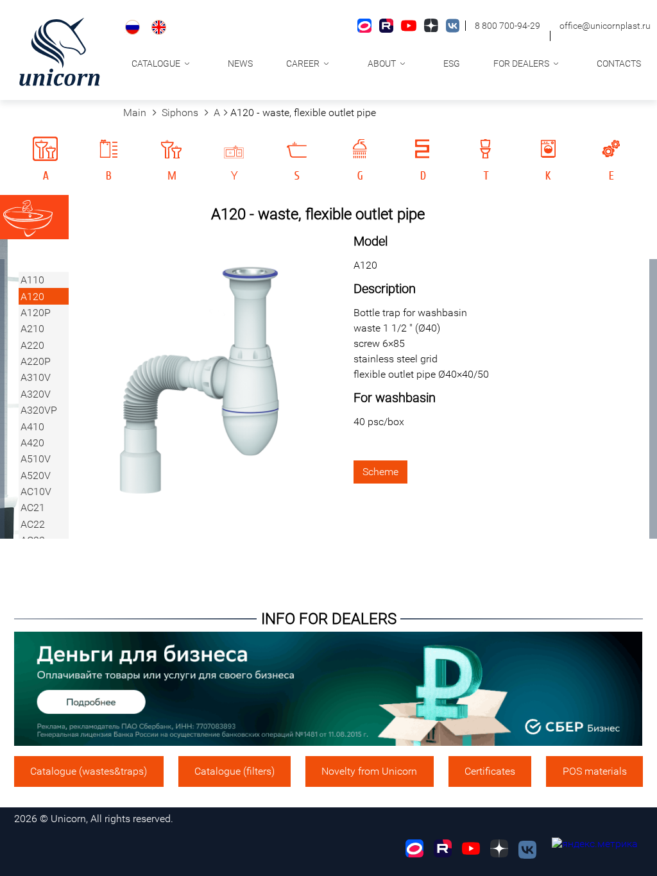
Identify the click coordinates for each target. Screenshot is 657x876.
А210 (32, 329)
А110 (32, 280)
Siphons (180, 112)
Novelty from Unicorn (369, 771)
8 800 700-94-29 (507, 26)
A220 (32, 345)
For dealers (521, 63)
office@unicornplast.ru (605, 26)
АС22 (33, 524)
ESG (451, 63)
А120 (32, 297)
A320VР (39, 410)
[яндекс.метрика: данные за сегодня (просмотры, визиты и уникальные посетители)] (595, 844)
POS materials (595, 771)
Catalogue (156, 63)
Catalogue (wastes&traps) (88, 771)
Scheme (380, 472)
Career (303, 63)
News (240, 63)
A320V (36, 394)
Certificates (490, 771)
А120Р (36, 313)
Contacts (619, 63)
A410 (32, 427)
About (382, 63)
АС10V (36, 491)
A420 (32, 443)
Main (134, 112)
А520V (36, 475)
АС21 (33, 507)
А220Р (36, 361)
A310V (36, 377)
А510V (36, 459)
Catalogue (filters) (234, 771)
